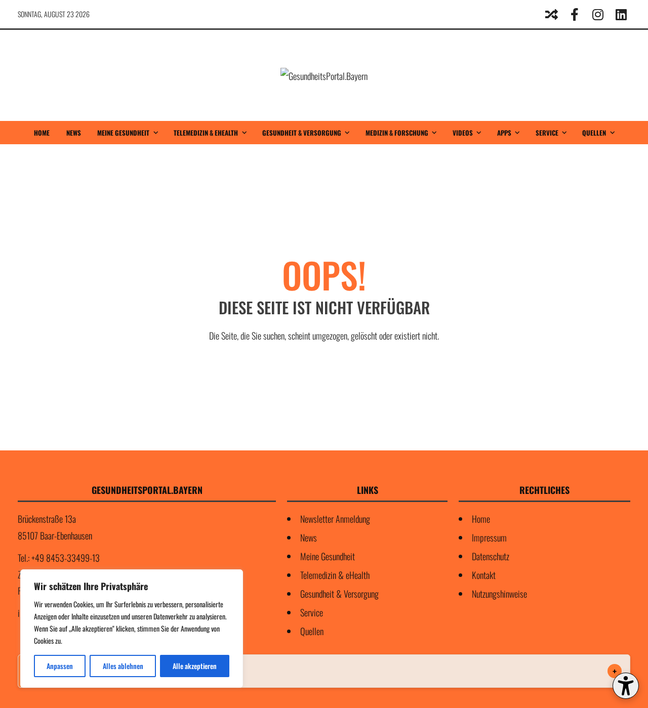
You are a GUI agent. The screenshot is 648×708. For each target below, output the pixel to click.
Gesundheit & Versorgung (301, 133)
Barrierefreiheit (58, 671)
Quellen (594, 133)
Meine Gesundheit (123, 133)
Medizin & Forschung (397, 133)
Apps (504, 133)
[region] (131, 628)
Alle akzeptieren (195, 665)
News (73, 133)
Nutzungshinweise (499, 593)
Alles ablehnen (123, 665)
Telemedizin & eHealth (206, 133)
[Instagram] (598, 14)
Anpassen (60, 665)
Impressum (489, 537)
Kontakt (484, 574)
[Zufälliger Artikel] (551, 14)
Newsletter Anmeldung (335, 518)
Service (547, 133)
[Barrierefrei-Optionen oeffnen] (626, 686)
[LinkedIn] (621, 14)
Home (42, 133)
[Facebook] (574, 14)
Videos (463, 133)
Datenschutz (490, 556)
